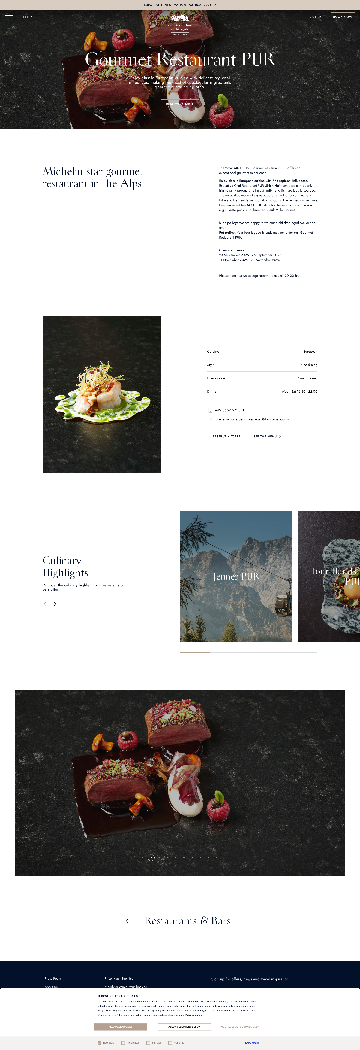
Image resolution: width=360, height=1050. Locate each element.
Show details (252, 1043)
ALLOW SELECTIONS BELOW (184, 1027)
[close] (214, 5)
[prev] (45, 604)
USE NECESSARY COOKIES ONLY (240, 1027)
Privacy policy (193, 1015)
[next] (55, 604)
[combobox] (28, 17)
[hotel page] (180, 17)
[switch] (123, 1043)
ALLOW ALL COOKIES (121, 1027)
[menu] (9, 16)
